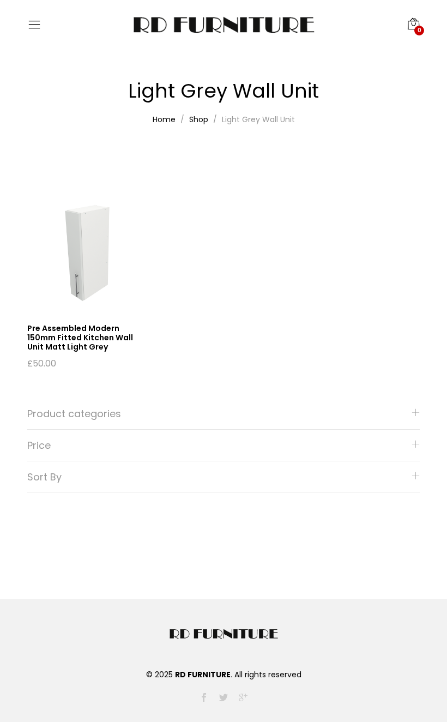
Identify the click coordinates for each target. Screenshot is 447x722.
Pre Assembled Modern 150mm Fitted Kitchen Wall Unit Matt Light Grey (80, 337)
